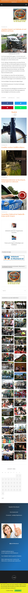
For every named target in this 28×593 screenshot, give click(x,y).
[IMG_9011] (20, 402)
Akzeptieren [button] (18, 590)
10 (2, 482)
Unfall (18, 97)
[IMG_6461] (8, 448)
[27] (8, 384)
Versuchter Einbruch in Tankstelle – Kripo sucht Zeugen (13, 215)
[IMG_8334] (20, 376)
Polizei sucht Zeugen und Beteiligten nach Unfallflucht (14, 243)
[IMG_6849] (8, 394)
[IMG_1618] (20, 358)
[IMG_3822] (20, 455)
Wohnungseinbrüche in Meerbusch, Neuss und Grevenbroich (13, 181)
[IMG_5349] (8, 439)
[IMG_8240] (20, 438)
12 (8, 482)
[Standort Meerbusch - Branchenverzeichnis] (20, 9)
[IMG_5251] (20, 349)
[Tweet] (21, 103)
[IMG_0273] (8, 314)
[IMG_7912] (8, 412)
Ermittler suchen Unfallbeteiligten (12, 147)
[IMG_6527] (8, 322)
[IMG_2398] (20, 305)
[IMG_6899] (20, 314)
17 (2, 486)
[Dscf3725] (20, 428)
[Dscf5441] (8, 421)
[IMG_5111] (20, 411)
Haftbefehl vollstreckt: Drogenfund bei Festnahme (14, 231)
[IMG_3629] (8, 331)
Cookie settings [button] (9, 590)
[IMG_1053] (8, 357)
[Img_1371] (20, 447)
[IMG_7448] (20, 420)
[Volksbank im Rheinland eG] (14, 260)
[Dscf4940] (20, 323)
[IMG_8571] (20, 385)
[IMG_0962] (8, 305)
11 (5, 482)
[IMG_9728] (8, 340)
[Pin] (7, 107)
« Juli (2, 498)
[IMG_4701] (20, 332)
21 (14, 486)
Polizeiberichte (4, 26)
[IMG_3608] (8, 348)
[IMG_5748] (8, 431)
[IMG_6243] (20, 394)
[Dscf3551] (8, 403)
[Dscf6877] (8, 374)
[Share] (7, 103)
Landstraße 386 (11, 97)
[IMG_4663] (20, 341)
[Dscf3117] (20, 367)
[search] (25, 290)
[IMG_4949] (8, 366)
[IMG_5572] (8, 457)
